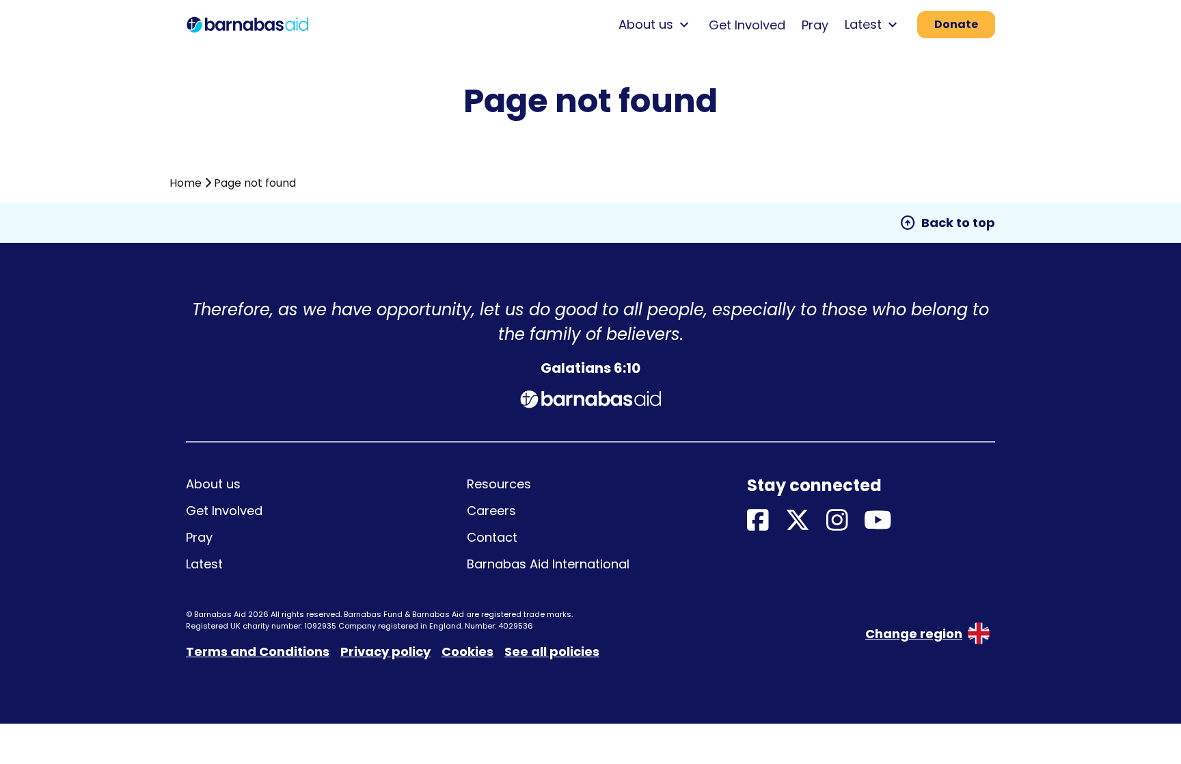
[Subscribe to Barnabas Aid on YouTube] (878, 521)
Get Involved (747, 25)
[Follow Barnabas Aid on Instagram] (837, 521)
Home (185, 183)
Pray (815, 25)
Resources (499, 483)
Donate (956, 24)
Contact (492, 537)
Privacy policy (385, 651)
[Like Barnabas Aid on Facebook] (758, 521)
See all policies (551, 651)
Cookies (467, 651)
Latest (204, 563)
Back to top (947, 223)
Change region (913, 633)
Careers (491, 510)
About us (213, 483)
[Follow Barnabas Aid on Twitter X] (797, 521)
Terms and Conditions (257, 651)
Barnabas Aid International (548, 563)
